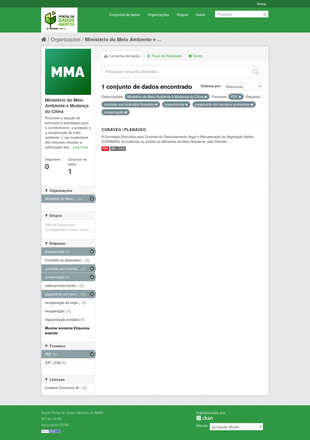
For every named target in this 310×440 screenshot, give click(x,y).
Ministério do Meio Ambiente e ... (123, 39)
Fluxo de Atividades (166, 55)
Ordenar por (210, 85)
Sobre (200, 14)
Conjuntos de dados (124, 14)
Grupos (182, 14)
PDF (105, 149)
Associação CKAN (55, 424)
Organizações (158, 14)
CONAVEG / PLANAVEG (123, 129)
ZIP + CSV (118, 149)
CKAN (204, 418)
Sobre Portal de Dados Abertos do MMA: (72, 412)
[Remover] (205, 97)
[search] (256, 71)
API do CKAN (51, 418)
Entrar (261, 3)
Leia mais (80, 147)
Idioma (201, 425)
